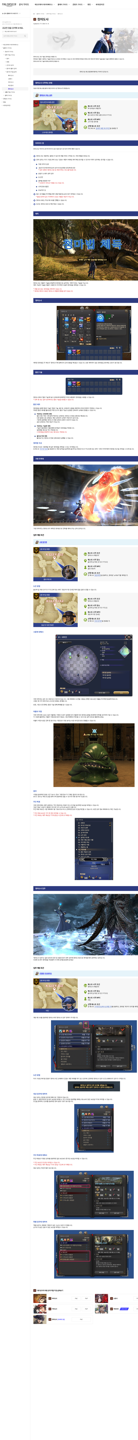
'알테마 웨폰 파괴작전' (103, 128)
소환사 (10, 79)
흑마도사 (10, 75)
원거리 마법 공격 (11, 72)
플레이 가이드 (63, 4)
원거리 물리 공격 (11, 68)
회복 (7, 62)
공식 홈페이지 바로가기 (11, 13)
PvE (76, 1298)
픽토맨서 (10, 85)
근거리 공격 (10, 65)
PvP (86, 1298)
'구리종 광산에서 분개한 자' (103, 1007)
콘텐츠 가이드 (78, 4)
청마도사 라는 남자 (46, 95)
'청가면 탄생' (44, 449)
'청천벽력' (97, 575)
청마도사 (10, 89)
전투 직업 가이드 (10, 55)
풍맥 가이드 (8, 95)
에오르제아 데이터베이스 (44, 4)
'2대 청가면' (98, 621)
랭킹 (89, 4)
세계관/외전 (100, 4)
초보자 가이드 (9, 51)
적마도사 (10, 82)
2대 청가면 (43, 542)
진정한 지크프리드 (46, 974)
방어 (7, 58)
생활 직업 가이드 (10, 92)
